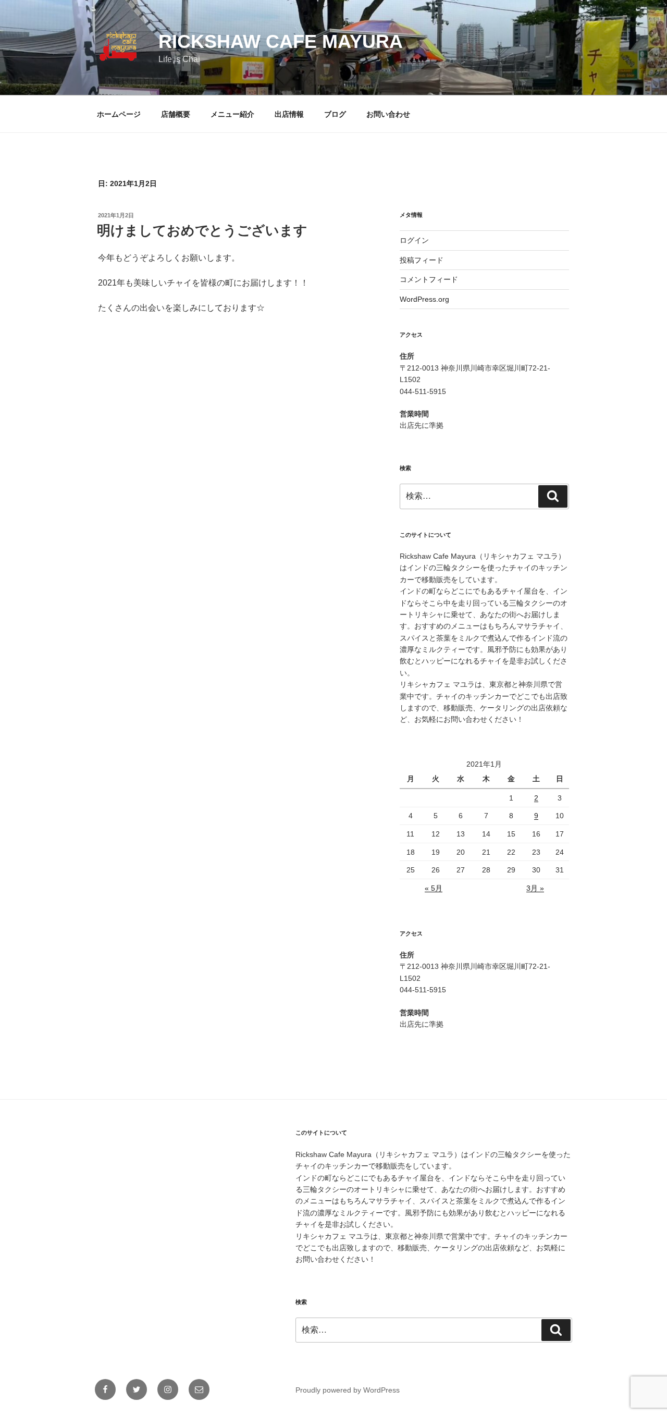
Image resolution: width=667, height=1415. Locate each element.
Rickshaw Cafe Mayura (280, 41)
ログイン (414, 240)
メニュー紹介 (232, 114)
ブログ (335, 114)
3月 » (535, 888)
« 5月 (433, 888)
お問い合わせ (388, 114)
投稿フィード (421, 260)
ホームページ (119, 114)
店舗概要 (175, 114)
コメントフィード (429, 279)
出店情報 (289, 114)
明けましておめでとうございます (202, 230)
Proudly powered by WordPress (347, 1390)
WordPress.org (424, 299)
